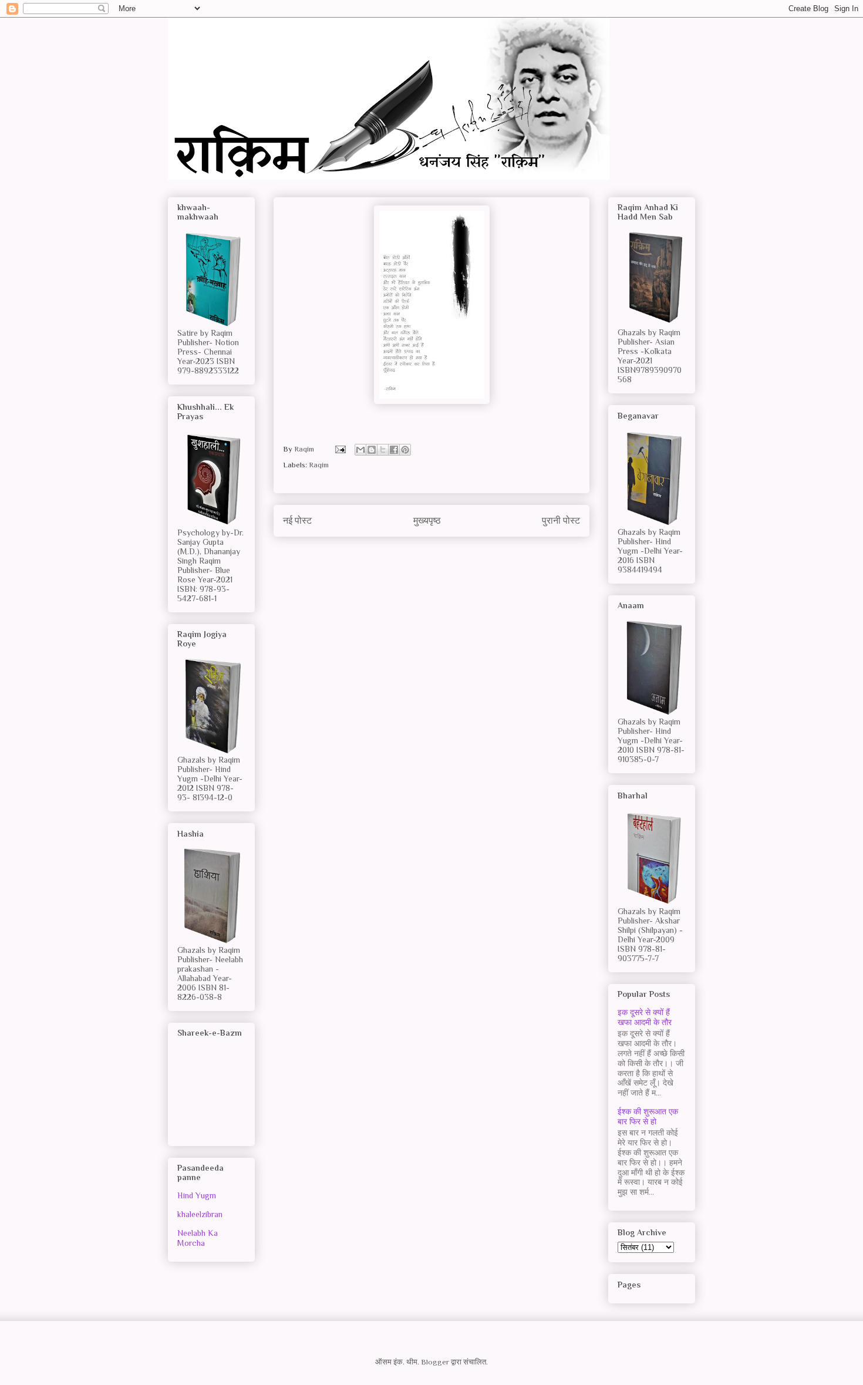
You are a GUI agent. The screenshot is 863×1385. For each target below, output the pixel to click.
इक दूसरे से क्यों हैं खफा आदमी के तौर (645, 1017)
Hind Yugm (196, 1195)
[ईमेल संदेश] (339, 448)
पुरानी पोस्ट (561, 520)
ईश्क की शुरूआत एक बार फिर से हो (648, 1116)
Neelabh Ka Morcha (197, 1238)
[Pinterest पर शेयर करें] (405, 450)
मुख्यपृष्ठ (427, 520)
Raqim (319, 464)
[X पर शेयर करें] (383, 450)
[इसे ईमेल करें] (360, 450)
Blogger (435, 1361)
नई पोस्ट (297, 520)
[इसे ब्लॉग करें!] (371, 450)
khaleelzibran (200, 1214)
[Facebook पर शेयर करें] (394, 450)
